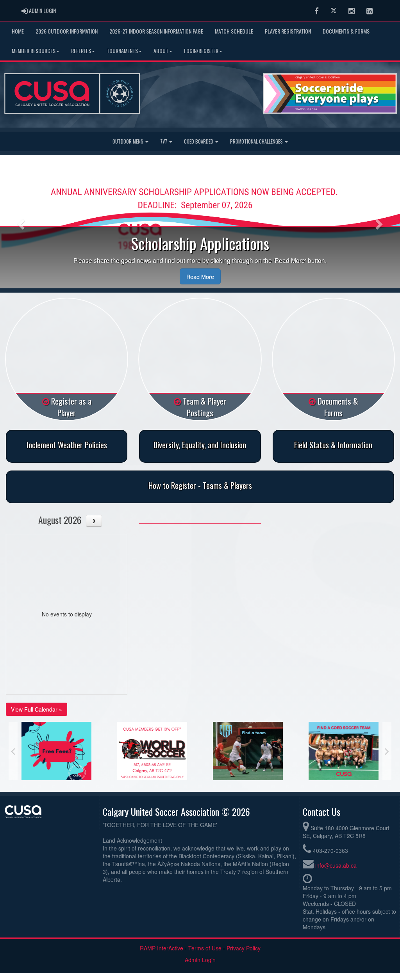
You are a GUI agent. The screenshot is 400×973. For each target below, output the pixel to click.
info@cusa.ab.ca (336, 865)
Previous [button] (13, 751)
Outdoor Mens (128, 141)
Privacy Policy (244, 948)
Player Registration (288, 31)
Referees (81, 50)
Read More (200, 276)
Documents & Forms (346, 31)
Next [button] (386, 751)
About (161, 50)
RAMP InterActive (161, 948)
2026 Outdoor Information (67, 31)
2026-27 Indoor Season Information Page (156, 31)
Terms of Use (204, 948)
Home (18, 31)
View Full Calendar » (36, 709)
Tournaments (122, 50)
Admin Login (200, 960)
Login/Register (201, 50)
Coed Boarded (199, 141)
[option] (57, 751)
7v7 (164, 141)
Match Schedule (234, 31)
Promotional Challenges (257, 141)
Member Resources (33, 50)
